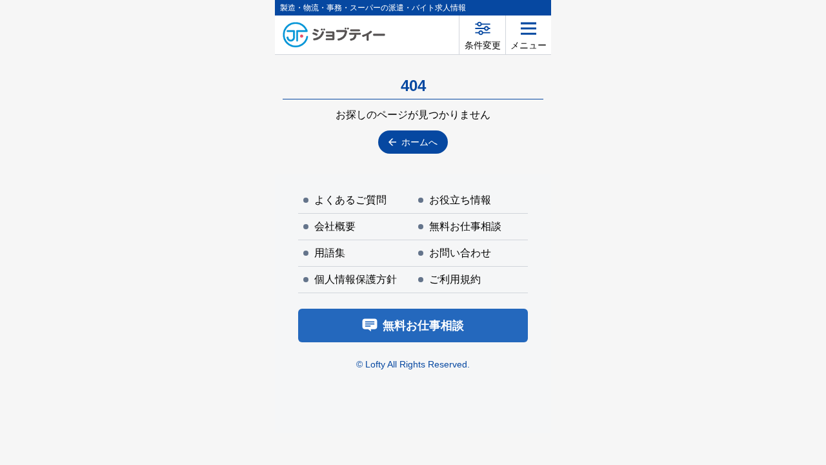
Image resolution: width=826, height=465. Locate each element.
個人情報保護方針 (355, 279)
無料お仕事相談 (465, 226)
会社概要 (335, 226)
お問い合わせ (460, 252)
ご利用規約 (455, 279)
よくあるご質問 (350, 199)
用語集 (329, 252)
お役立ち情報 (460, 199)
